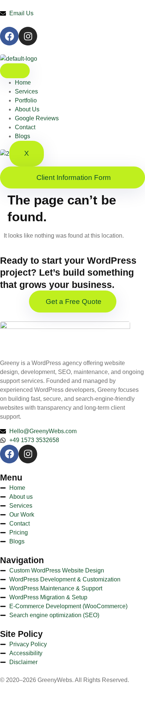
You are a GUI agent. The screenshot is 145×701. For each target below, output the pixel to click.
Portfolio (26, 100)
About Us (27, 109)
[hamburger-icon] (15, 70)
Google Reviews (37, 118)
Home (23, 82)
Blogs (22, 136)
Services (26, 91)
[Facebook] (9, 36)
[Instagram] (28, 36)
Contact (25, 127)
